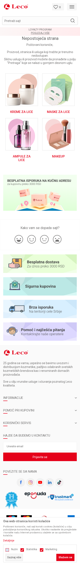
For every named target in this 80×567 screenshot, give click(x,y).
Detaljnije (8, 540)
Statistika (31, 549)
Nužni (14, 549)
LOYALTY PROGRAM (40, 29)
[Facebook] (21, 482)
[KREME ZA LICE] (21, 89)
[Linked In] (49, 482)
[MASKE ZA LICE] (58, 89)
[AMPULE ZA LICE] (21, 134)
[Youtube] (40, 482)
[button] (40, 20)
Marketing (51, 549)
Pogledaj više (40, 33)
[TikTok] (59, 482)
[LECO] (16, 6)
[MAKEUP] (58, 134)
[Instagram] (30, 482)
